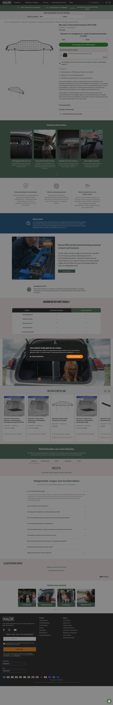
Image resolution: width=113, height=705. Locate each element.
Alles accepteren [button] (74, 356)
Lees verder (77, 352)
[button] (36, 356)
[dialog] (56, 352)
